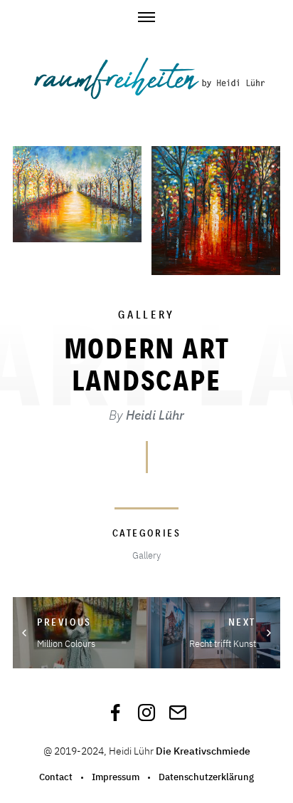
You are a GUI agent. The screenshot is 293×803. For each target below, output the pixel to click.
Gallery (146, 314)
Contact (56, 777)
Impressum (115, 777)
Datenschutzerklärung (206, 777)
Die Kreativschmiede (203, 751)
